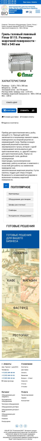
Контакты (24, 367)
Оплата (23, 372)
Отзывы (24, 386)
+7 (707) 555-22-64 (8, 378)
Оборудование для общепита (8, 396)
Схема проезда (8, 381)
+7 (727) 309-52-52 (8, 3)
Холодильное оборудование (20, 216)
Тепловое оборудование (10, 404)
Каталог (5, 392)
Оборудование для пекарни (20, 199)
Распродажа (6, 421)
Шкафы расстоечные (17, 205)
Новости (24, 381)
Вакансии (24, 375)
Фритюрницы (14, 194)
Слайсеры (13, 210)
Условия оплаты (27, 117)
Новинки (5, 418)
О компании (26, 364)
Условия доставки (10, 117)
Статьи (23, 384)
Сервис (23, 398)
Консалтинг (25, 400)
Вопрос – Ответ (27, 378)
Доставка (24, 370)
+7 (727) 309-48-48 (8, 1)
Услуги (24, 392)
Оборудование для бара (10, 407)
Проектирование (27, 395)
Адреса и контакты (10, 123)
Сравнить (24, 110)
